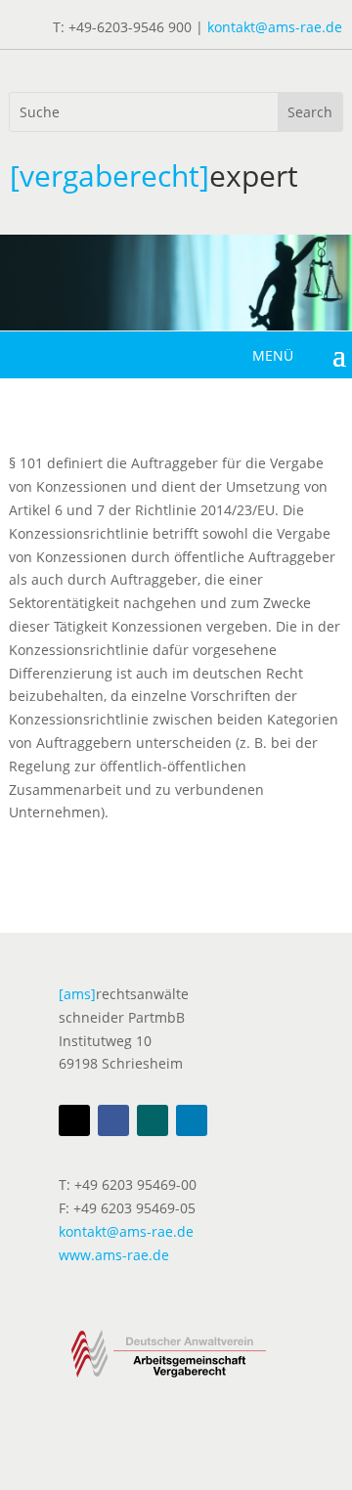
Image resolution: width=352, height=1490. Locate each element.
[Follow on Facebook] (113, 1120)
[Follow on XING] (152, 1120)
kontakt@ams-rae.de (274, 27)
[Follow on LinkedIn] (191, 1120)
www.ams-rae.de (114, 1255)
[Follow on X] (74, 1120)
